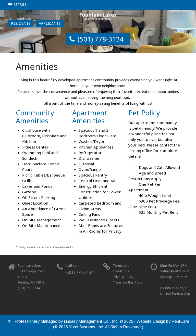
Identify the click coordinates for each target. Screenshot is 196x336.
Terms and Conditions (121, 268)
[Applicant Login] (50, 23)
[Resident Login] (20, 23)
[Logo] (98, 16)
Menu (20, 5)
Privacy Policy (123, 276)
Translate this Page (127, 282)
